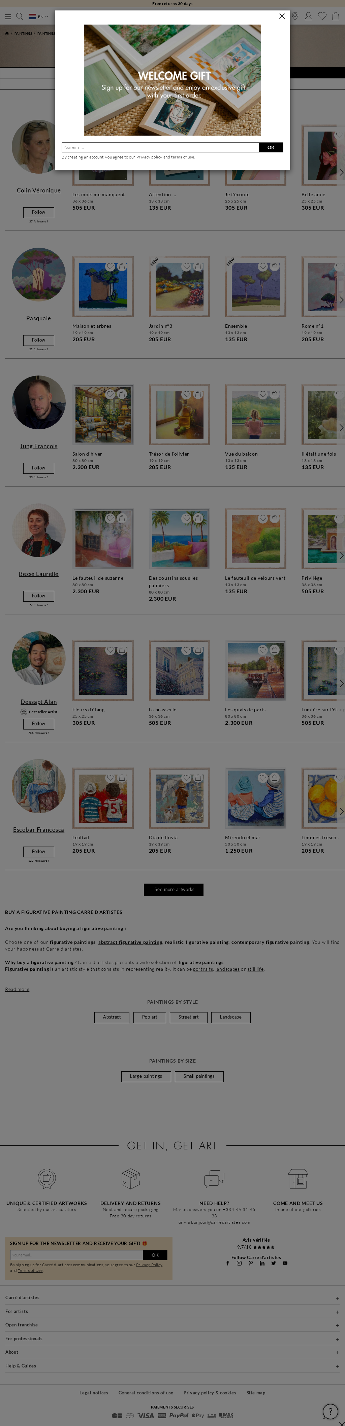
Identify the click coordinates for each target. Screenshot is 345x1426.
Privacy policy (149, 156)
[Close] (282, 16)
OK (271, 147)
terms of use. (183, 156)
